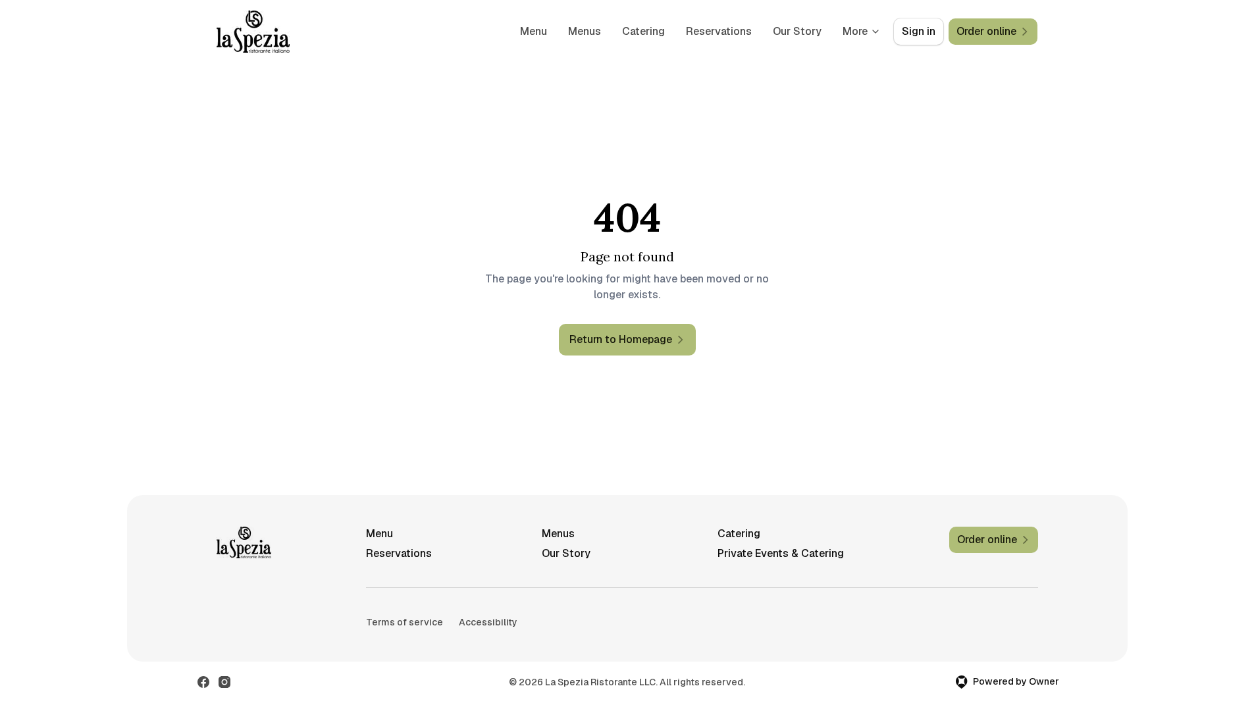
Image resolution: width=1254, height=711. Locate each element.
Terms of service (404, 622)
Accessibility (488, 622)
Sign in (918, 31)
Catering (643, 31)
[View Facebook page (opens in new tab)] (203, 682)
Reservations (719, 31)
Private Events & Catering (781, 553)
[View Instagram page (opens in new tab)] (224, 682)
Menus (584, 31)
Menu (533, 31)
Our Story (797, 31)
